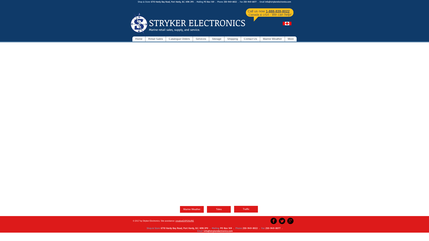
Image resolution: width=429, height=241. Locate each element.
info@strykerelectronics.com (278, 1)
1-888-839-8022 (278, 11)
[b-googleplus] (290, 221)
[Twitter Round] (282, 221)
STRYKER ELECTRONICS (197, 22)
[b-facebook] (273, 221)
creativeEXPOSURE (184, 221)
